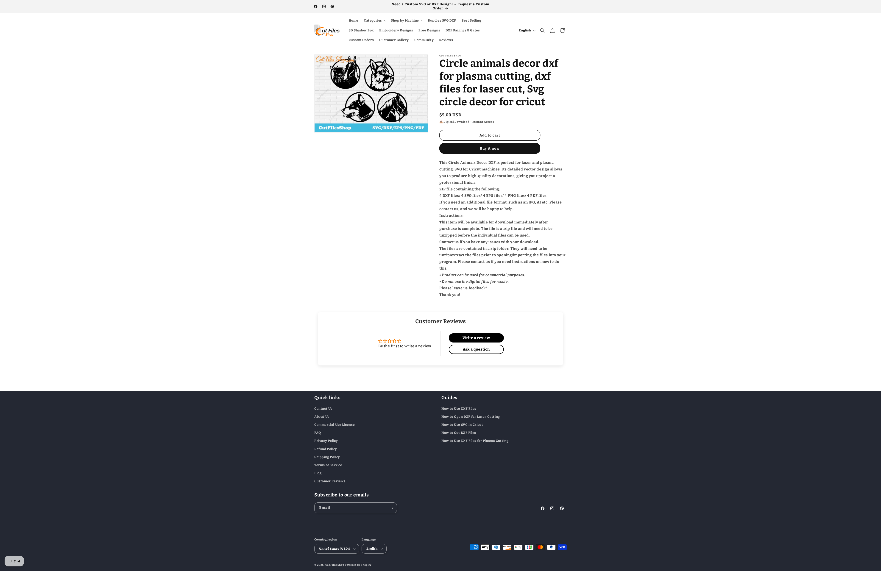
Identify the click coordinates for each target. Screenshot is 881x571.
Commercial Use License (334, 424)
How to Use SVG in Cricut (462, 424)
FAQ (317, 433)
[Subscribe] (392, 507)
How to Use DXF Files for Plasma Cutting (474, 441)
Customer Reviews (330, 481)
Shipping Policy (327, 457)
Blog (317, 473)
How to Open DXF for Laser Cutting (470, 416)
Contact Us (323, 408)
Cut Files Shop (334, 564)
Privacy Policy (326, 441)
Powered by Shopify (358, 564)
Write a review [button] (476, 338)
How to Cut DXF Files (458, 433)
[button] (374, 20)
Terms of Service (328, 465)
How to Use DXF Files (458, 408)
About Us (321, 416)
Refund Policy (325, 449)
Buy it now (490, 148)
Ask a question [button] (476, 349)
